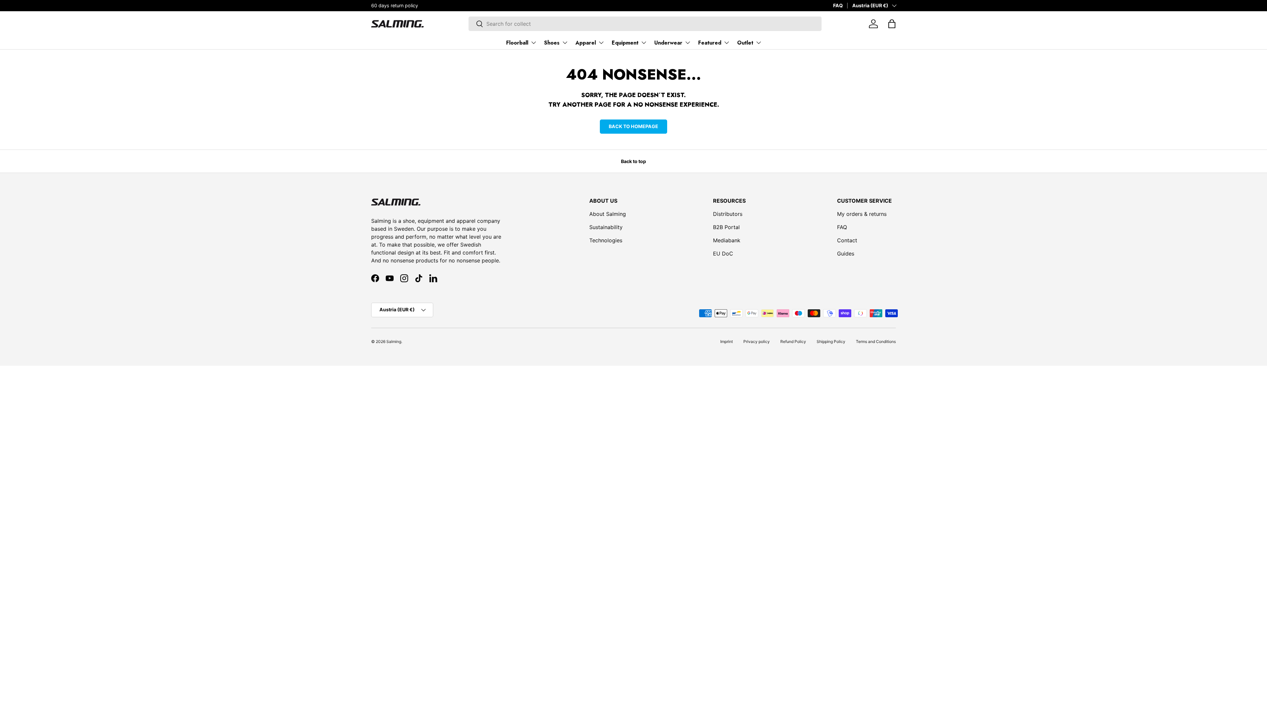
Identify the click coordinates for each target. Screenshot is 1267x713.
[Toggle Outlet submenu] (759, 43)
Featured (709, 43)
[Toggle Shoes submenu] (565, 43)
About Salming (607, 214)
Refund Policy (793, 341)
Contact (847, 240)
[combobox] (645, 24)
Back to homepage (633, 126)
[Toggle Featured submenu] (727, 43)
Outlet (745, 43)
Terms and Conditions (876, 341)
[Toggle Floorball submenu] (533, 43)
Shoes (552, 43)
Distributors (727, 214)
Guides (845, 253)
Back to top (633, 161)
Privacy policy (756, 341)
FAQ (838, 5)
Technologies (605, 240)
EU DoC (723, 253)
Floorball (517, 43)
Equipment (625, 43)
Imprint (726, 341)
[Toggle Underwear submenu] (688, 43)
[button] (892, 24)
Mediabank (726, 240)
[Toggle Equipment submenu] (644, 43)
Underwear (668, 43)
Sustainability (606, 227)
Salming (393, 341)
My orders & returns (862, 214)
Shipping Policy (831, 341)
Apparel (585, 43)
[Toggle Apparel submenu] (601, 43)
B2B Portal (726, 227)
